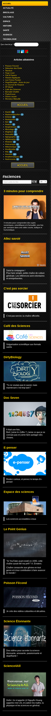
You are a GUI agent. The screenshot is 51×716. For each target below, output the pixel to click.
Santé (6, 30)
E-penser (10, 447)
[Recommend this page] (26, 51)
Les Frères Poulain (13, 80)
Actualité (8, 8)
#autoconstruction (12, 114)
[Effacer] (35, 182)
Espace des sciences (19, 492)
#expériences (10, 127)
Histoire (7, 26)
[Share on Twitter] (22, 51)
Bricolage (8, 12)
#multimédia (10, 149)
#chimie (8, 117)
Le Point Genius (15, 529)
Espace (6, 21)
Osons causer (11, 96)
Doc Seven (11, 397)
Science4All (12, 666)
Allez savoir (12, 238)
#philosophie (10, 139)
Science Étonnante (17, 621)
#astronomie (10, 159)
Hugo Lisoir (10, 73)
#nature (8, 124)
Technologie (9, 39)
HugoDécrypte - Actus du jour (17, 82)
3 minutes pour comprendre (23, 191)
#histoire (8, 142)
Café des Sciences (13, 89)
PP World (9, 87)
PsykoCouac (10, 94)
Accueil (7, 3)
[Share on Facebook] (18, 51)
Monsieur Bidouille (12, 99)
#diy (7, 152)
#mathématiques (12, 157)
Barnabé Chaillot (12, 92)
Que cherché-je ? (7, 44)
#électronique (10, 147)
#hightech (9, 132)
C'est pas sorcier (16, 288)
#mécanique (10, 144)
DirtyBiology (13, 357)
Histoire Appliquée (12, 78)
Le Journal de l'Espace (14, 85)
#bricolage (9, 129)
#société (8, 154)
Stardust (8, 70)
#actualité (9, 134)
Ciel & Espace (11, 75)
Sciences (7, 35)
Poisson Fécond (12, 66)
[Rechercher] (32, 182)
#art (6, 122)
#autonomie (10, 119)
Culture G (8, 17)
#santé (8, 112)
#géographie (10, 137)
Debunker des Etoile (13, 68)
